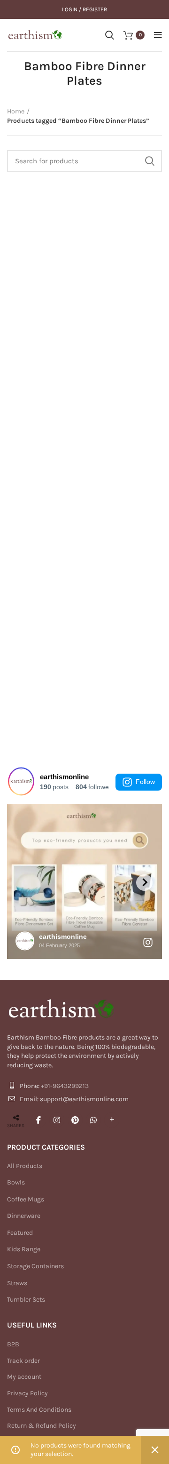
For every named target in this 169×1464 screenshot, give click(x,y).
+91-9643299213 (65, 1086)
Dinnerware (23, 1216)
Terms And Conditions (39, 1410)
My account (24, 1377)
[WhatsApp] (93, 1120)
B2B (13, 1344)
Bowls (16, 1182)
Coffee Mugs (25, 1199)
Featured (20, 1233)
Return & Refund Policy (41, 1426)
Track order (23, 1361)
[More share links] (111, 1120)
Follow (145, 781)
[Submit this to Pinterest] (75, 1120)
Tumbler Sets (26, 1300)
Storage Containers (35, 1266)
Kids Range (23, 1249)
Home (15, 111)
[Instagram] (56, 1120)
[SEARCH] (149, 161)
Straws (17, 1283)
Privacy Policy (27, 1393)
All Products (24, 1166)
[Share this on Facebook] (38, 1120)
